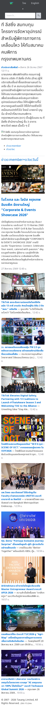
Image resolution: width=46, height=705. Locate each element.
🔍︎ (38, 15)
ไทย (24, 3)
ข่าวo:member (13, 146)
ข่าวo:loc (10, 149)
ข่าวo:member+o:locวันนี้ (19, 159)
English (35, 3)
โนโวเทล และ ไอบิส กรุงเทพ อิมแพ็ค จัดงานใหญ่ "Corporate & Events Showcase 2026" (21, 207)
